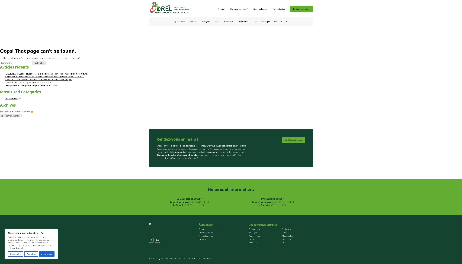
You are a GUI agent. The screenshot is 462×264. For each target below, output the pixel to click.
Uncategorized (11, 98)
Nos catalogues (260, 9)
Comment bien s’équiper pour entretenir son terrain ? (29, 82)
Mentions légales (156, 258)
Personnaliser (15, 254)
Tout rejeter (31, 254)
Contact (202, 239)
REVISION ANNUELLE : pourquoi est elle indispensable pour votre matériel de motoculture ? (46, 73)
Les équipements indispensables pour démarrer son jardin (31, 85)
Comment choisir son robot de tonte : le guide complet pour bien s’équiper (38, 79)
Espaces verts (179, 22)
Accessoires (229, 22)
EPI (287, 22)
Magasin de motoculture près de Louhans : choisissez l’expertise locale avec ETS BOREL (44, 76)
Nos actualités (279, 9)
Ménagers (206, 22)
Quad (255, 22)
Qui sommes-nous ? (239, 9)
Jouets (216, 22)
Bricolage (278, 22)
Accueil (221, 9)
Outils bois (193, 22)
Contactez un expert (301, 9)
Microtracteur (243, 22)
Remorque (265, 22)
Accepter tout (46, 254)
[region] (31, 244)
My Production (205, 258)
